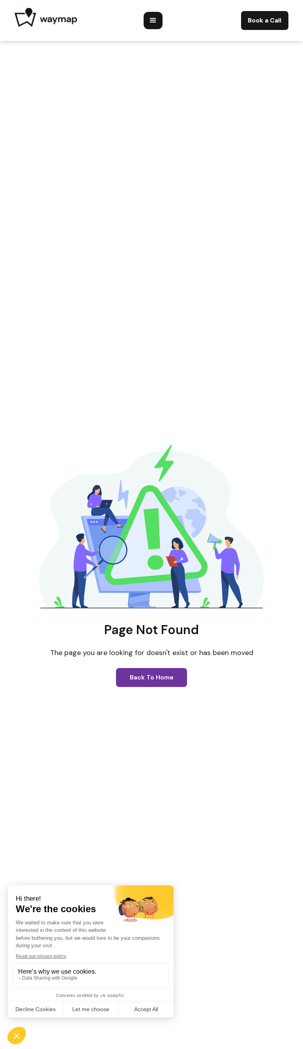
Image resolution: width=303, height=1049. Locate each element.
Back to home (152, 677)
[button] (153, 20)
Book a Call (264, 20)
